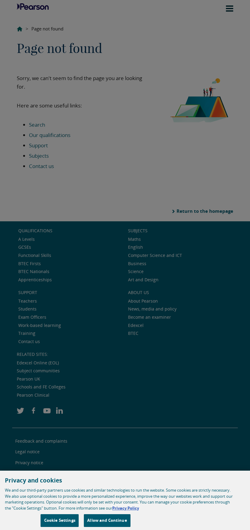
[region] (125, 500)
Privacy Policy (125, 508)
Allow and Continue (107, 520)
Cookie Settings (59, 520)
